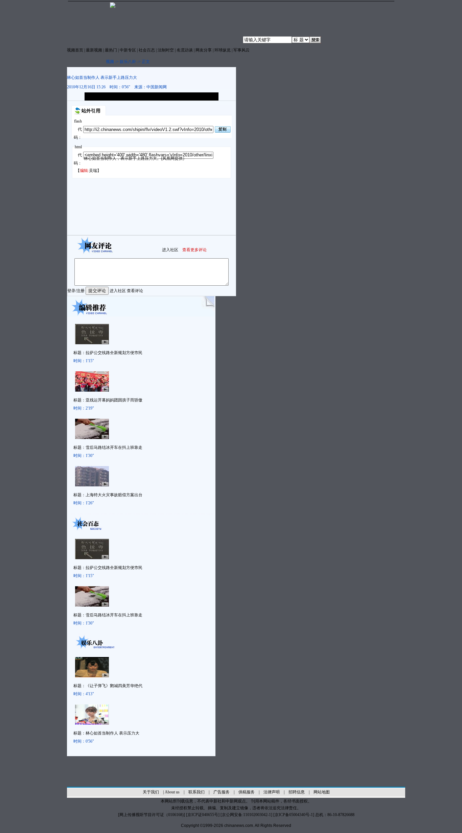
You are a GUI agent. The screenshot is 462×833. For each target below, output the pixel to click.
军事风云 (241, 50)
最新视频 (94, 50)
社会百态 (147, 50)
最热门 (111, 50)
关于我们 (151, 792)
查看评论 (135, 290)
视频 (110, 61)
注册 (80, 290)
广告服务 (221, 792)
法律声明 (271, 792)
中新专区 (128, 50)
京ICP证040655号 (202, 814)
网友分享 (203, 50)
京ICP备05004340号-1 (294, 814)
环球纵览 (222, 50)
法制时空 (166, 50)
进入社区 (170, 249)
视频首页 (75, 50)
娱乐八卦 (128, 61)
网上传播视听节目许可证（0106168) (151, 814)
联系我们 (196, 792)
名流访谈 (185, 50)
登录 (71, 290)
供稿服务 (246, 792)
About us (172, 792)
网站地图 (322, 792)
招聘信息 (296, 792)
